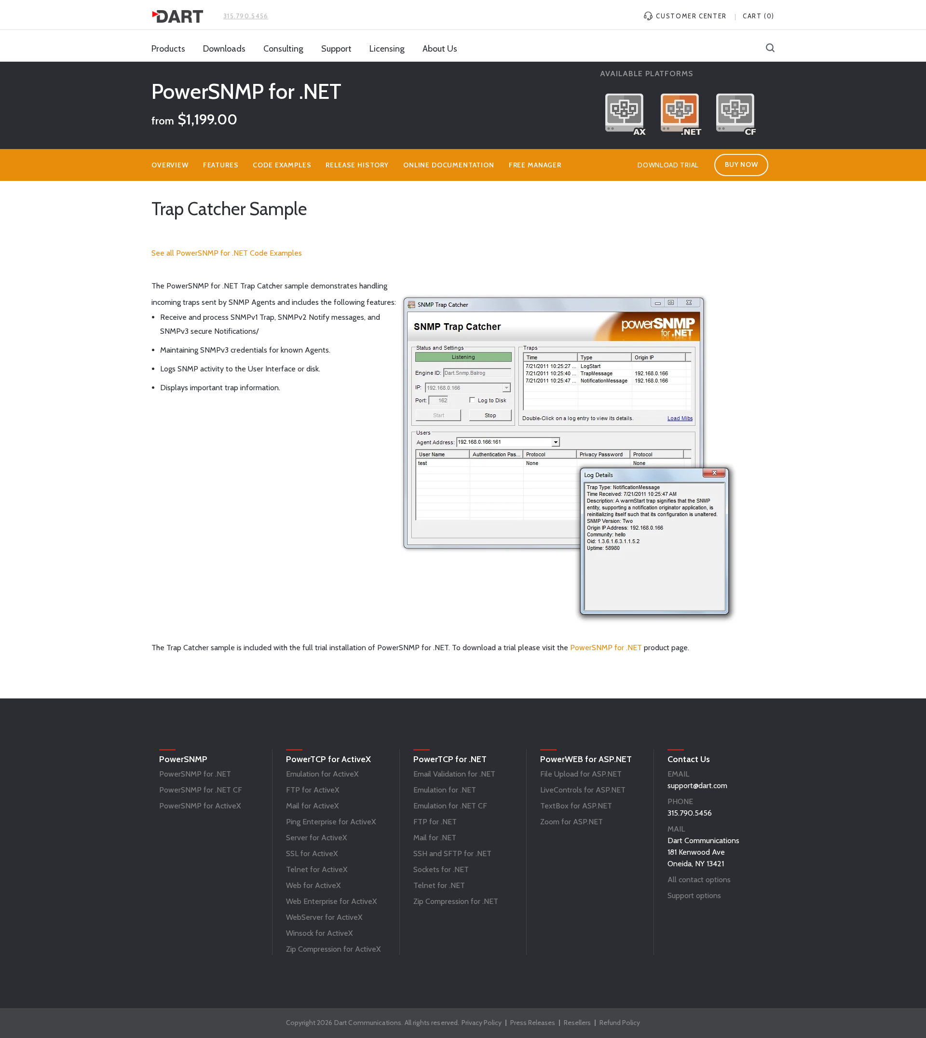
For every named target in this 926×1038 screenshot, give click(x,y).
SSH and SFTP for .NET (452, 853)
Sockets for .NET (441, 869)
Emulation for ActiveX (322, 773)
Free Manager (535, 165)
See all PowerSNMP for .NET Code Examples (226, 253)
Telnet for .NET (439, 885)
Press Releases (532, 1022)
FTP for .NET (435, 821)
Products (168, 48)
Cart (759, 16)
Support (336, 48)
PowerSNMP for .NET (606, 647)
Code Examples (282, 165)
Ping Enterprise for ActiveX (331, 821)
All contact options (699, 879)
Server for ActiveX (316, 837)
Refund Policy (619, 1022)
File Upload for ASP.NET (581, 773)
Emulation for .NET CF (450, 805)
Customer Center (690, 16)
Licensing (387, 48)
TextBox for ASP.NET (576, 805)
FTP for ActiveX (312, 789)
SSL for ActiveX (312, 853)
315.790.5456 (246, 16)
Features (221, 165)
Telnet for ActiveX (316, 869)
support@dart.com (697, 785)
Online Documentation (448, 165)
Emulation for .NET (444, 789)
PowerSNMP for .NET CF (200, 789)
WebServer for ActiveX (324, 917)
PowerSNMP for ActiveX (200, 805)
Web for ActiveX (313, 885)
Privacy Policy (482, 1022)
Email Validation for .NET (454, 773)
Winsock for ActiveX (319, 933)
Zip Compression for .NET (455, 901)
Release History (357, 165)
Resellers (577, 1022)
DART (177, 16)
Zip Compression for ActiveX (333, 949)
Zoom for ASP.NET (571, 821)
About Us (439, 48)
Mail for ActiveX (312, 805)
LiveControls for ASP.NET (583, 789)
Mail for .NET (434, 837)
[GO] (770, 48)
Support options (694, 895)
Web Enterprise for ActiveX (331, 901)
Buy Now (741, 164)
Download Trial (668, 165)
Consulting (283, 48)
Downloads (224, 48)
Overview (170, 165)
